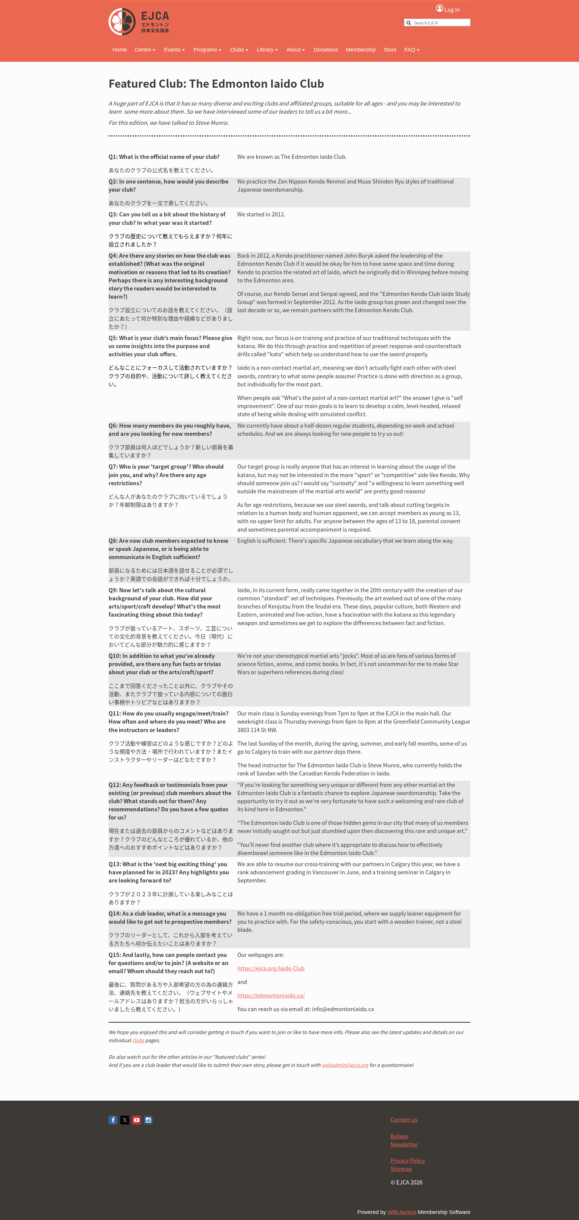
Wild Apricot (402, 1212)
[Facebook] (113, 1120)
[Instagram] (148, 1120)
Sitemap (401, 1169)
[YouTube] (136, 1120)
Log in (447, 9)
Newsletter (404, 1144)
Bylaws (399, 1136)
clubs (138, 1040)
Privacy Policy (408, 1160)
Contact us (404, 1119)
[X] (124, 1120)
